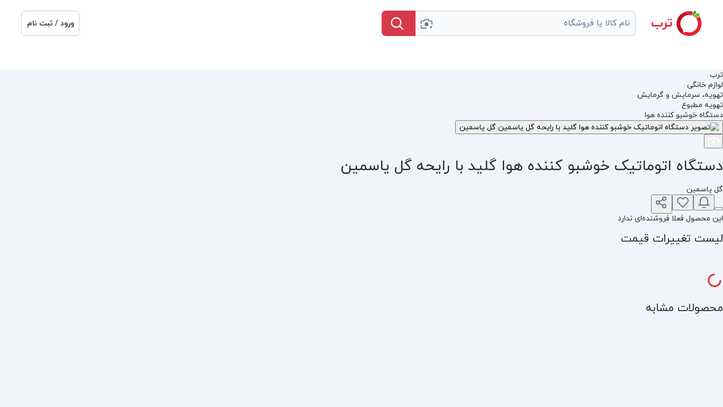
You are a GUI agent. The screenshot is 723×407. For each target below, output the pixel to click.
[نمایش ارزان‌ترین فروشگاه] (719, 208)
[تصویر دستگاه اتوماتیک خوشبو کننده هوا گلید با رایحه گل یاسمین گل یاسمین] (589, 127)
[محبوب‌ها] (682, 202)
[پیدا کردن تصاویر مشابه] (713, 141)
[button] (50, 23)
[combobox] (525, 23)
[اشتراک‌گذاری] (661, 204)
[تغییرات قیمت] (704, 202)
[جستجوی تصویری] (426, 23)
